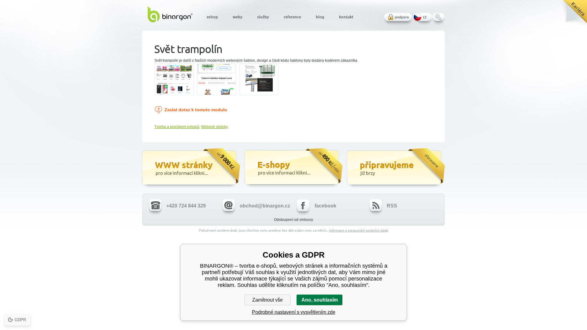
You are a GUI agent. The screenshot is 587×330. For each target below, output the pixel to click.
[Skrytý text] (190, 168)
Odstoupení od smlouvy (293, 220)
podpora (402, 17)
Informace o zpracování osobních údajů (358, 230)
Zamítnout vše (267, 299)
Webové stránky (214, 127)
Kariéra (573, 14)
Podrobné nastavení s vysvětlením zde (293, 312)
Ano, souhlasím (319, 299)
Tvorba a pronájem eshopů (176, 127)
